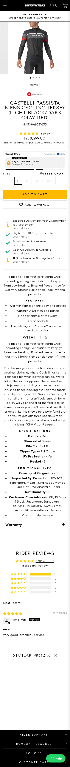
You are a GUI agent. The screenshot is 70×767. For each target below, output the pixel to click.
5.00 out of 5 (45, 561)
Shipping (30, 142)
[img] (12, 614)
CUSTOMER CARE (34, 762)
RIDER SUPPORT (34, 734)
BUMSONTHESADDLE (34, 743)
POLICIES (34, 753)
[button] (29, 133)
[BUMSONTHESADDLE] (35, 5)
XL (38, 181)
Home (34, 84)
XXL (50, 181)
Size (35, 173)
